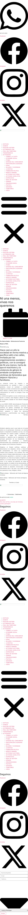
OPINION (8, 181)
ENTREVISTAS (10, 178)
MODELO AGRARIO (11, 172)
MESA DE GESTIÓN (11, 179)
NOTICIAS (6, 144)
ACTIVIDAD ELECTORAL (13, 174)
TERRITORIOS (10, 188)
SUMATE (5, 146)
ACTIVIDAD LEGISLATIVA (13, 176)
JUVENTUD (9, 169)
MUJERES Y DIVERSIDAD (13, 167)
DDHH (8, 165)
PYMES (8, 160)
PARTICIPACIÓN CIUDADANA (14, 163)
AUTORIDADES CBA (8, 149)
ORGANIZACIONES (11, 183)
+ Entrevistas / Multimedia (14, 494)
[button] (14, 219)
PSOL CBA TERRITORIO (9, 151)
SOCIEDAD (9, 187)
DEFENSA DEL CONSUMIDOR (14, 162)
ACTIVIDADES (7, 154)
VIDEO (8, 190)
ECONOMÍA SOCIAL (11, 158)
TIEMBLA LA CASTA (11, 156)
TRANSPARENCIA (8, 153)
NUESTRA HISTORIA (8, 147)
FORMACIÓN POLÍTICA (12, 171)
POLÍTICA (8, 185)
